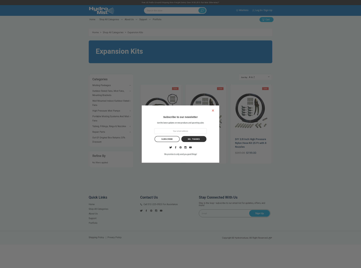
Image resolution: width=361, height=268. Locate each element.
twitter (170, 147)
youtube (190, 147)
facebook (175, 147)
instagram (185, 147)
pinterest (180, 147)
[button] (213, 110)
